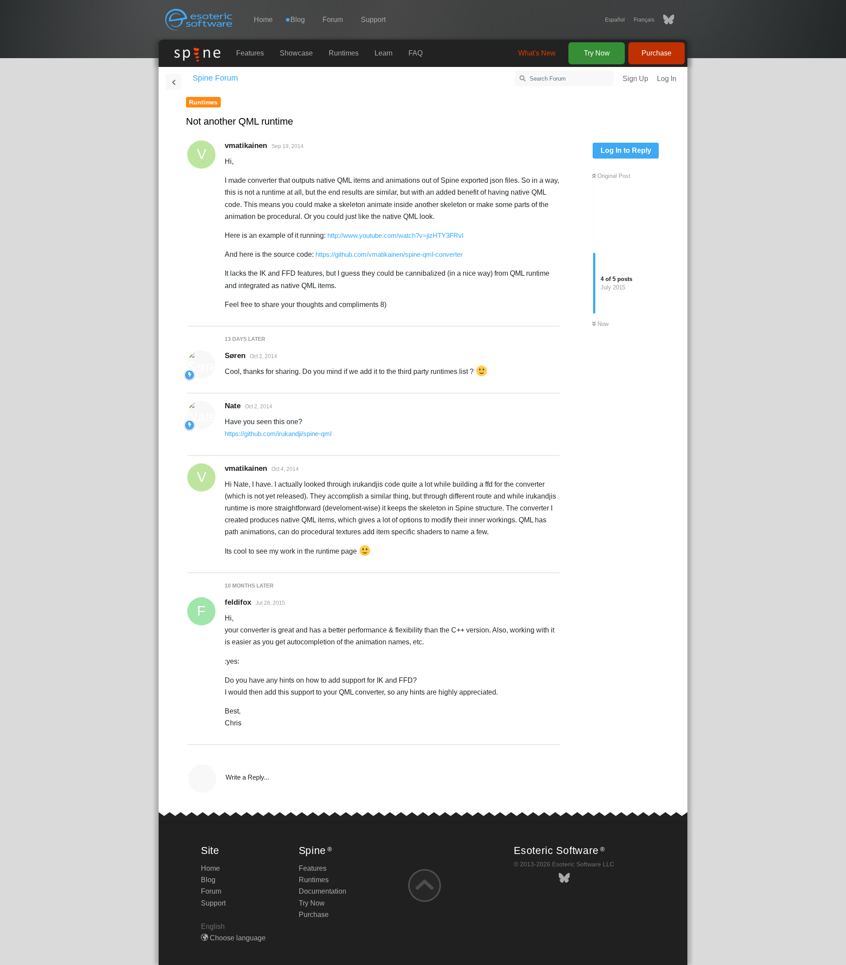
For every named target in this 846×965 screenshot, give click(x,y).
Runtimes (344, 53)
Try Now (597, 53)
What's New (537, 53)
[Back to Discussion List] (174, 82)
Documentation (322, 891)
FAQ (415, 53)
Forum (333, 19)
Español (615, 20)
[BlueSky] (664, 20)
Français (644, 20)
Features (250, 53)
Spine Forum (215, 78)
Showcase (296, 53)
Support (373, 19)
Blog (208, 880)
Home (263, 19)
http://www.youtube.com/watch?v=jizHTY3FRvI (395, 235)
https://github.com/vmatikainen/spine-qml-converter (389, 254)
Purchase (657, 53)
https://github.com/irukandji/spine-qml (278, 433)
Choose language (237, 938)
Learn (384, 53)
